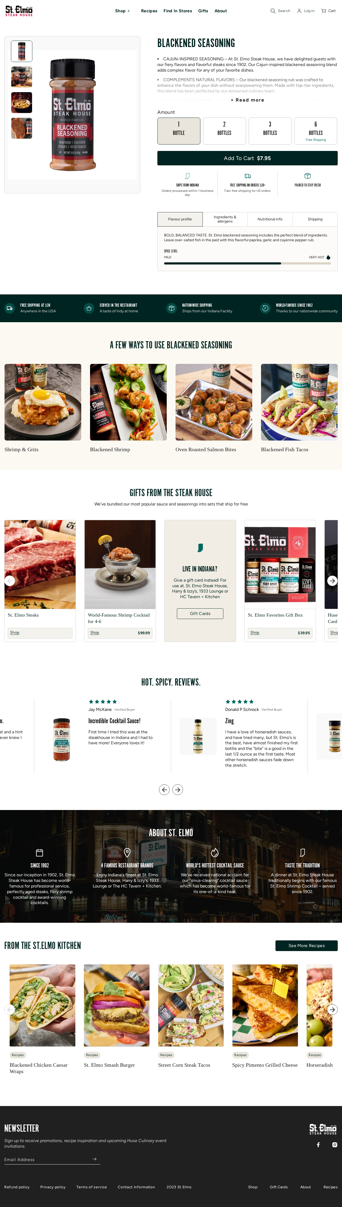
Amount (166, 112)
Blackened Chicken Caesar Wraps (39, 1068)
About (305, 1187)
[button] (125, 10)
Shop (252, 1187)
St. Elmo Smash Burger (109, 1065)
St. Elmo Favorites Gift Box (275, 615)
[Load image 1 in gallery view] (21, 51)
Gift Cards (200, 613)
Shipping (315, 219)
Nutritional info (270, 219)
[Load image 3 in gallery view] (21, 102)
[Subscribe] (94, 1159)
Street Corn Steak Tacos (184, 1065)
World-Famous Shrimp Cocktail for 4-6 (119, 618)
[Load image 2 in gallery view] (21, 77)
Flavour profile (180, 219)
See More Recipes (307, 945)
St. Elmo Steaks (23, 615)
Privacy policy (53, 1187)
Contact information (136, 1187)
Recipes (331, 1187)
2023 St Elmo (179, 1187)
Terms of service (91, 1187)
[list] (171, 581)
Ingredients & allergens (225, 219)
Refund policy (17, 1187)
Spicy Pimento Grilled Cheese (265, 1065)
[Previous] (9, 580)
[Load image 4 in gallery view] (21, 128)
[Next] (332, 580)
